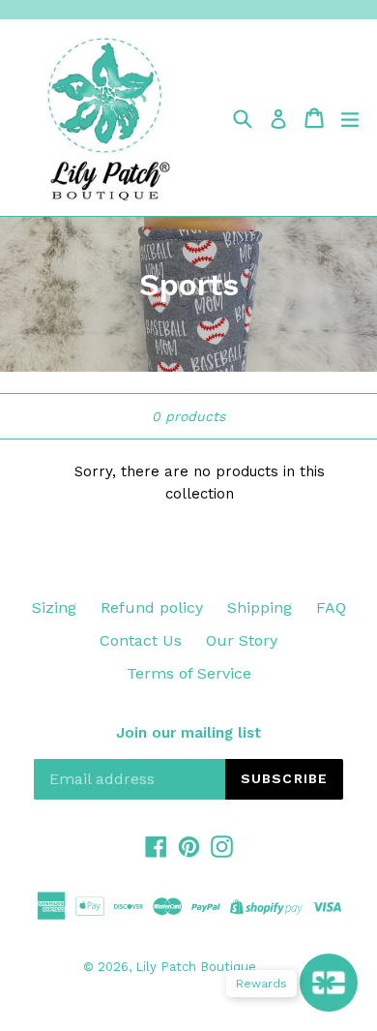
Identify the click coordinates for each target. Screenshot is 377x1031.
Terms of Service (189, 673)
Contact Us (141, 640)
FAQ (331, 607)
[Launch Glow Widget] (329, 983)
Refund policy (152, 607)
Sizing (54, 607)
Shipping (259, 607)
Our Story (241, 640)
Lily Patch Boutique (195, 966)
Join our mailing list (188, 733)
